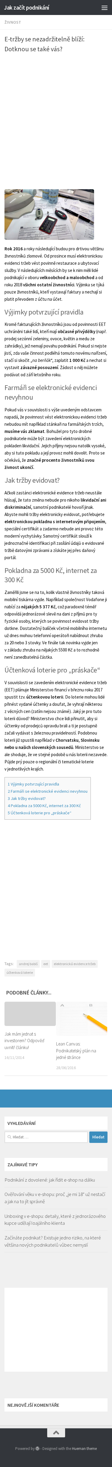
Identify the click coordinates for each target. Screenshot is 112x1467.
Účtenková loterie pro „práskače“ (39, 812)
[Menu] (104, 7)
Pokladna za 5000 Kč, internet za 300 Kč (44, 805)
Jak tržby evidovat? (27, 798)
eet (45, 964)
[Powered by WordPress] (37, 1449)
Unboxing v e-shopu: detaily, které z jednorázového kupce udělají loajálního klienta (55, 1220)
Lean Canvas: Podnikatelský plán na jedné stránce (76, 1050)
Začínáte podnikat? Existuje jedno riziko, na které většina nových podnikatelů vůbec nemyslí (52, 1241)
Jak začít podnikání (26, 7)
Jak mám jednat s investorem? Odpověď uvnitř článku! (24, 1040)
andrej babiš (28, 964)
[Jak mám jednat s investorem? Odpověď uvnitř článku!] (30, 1014)
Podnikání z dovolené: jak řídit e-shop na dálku (49, 1179)
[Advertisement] (56, 115)
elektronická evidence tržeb (75, 964)
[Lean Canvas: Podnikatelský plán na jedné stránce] (82, 1019)
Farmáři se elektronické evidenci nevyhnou (48, 791)
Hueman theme (84, 1448)
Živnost (12, 22)
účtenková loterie (20, 972)
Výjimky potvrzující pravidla (33, 784)
